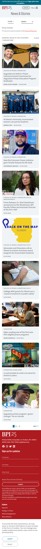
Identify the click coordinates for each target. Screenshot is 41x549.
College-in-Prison (7, 511)
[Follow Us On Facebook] (3, 446)
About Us (5, 508)
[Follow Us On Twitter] (10, 446)
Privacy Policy (33, 497)
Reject (10, 544)
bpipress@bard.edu (31, 31)
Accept (9, 539)
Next (35, 426)
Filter (10, 21)
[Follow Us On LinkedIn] (13, 446)
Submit (20, 484)
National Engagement (9, 514)
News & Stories (6, 517)
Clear (36, 38)
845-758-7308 (12, 442)
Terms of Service (8, 499)
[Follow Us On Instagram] (6, 446)
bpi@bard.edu (24, 442)
